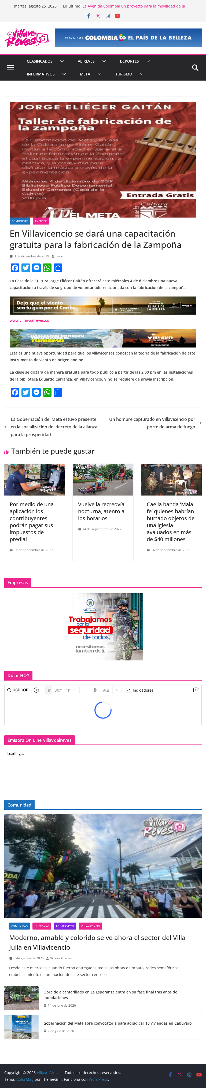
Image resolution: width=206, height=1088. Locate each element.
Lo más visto (65, 926)
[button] (61, 61)
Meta (85, 74)
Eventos (41, 221)
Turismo (123, 74)
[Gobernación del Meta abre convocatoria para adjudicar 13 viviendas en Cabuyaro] (21, 1027)
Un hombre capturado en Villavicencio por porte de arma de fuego (152, 423)
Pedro (60, 256)
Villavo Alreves (61, 958)
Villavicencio (90, 926)
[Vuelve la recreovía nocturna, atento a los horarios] (103, 468)
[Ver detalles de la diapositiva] (128, 37)
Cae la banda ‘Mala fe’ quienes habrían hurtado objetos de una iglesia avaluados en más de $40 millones (170, 522)
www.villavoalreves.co (29, 320)
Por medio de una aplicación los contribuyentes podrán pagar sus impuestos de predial (32, 522)
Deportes (129, 61)
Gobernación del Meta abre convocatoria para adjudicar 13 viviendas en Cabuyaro (117, 1023)
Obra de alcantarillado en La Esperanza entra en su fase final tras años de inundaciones (110, 994)
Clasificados (40, 61)
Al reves (86, 61)
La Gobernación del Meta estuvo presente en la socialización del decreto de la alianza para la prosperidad (54, 427)
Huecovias (42, 926)
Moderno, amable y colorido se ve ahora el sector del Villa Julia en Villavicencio (97, 942)
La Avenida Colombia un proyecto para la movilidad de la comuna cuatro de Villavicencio (134, 8)
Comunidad (20, 221)
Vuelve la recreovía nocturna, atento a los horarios (101, 511)
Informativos (41, 74)
